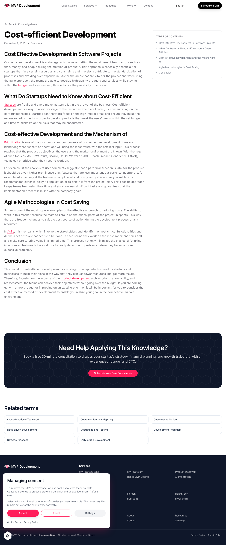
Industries (110, 5)
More (130, 5)
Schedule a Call (210, 5)
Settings (90, 513)
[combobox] (184, 5)
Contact (148, 5)
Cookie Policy (14, 522)
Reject (56, 513)
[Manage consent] (8, 536)
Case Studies (69, 5)
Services (89, 5)
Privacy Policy (31, 522)
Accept (23, 513)
